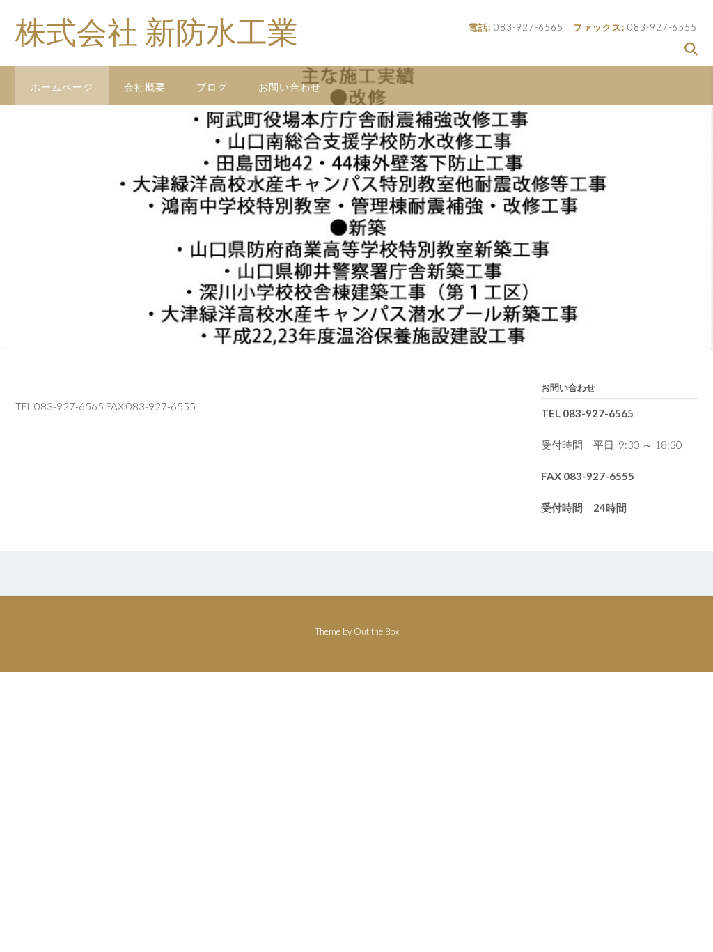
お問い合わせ (289, 87)
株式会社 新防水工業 (156, 32)
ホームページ (62, 87)
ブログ (212, 87)
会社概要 (145, 87)
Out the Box (376, 631)
